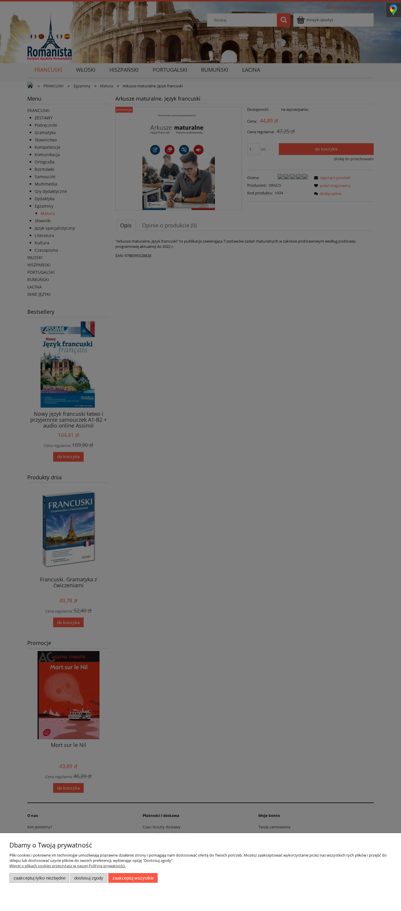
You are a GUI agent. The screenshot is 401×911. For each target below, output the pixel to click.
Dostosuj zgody (88, 877)
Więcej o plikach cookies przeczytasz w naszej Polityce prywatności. (67, 865)
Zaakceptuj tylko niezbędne (39, 877)
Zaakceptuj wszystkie (133, 877)
